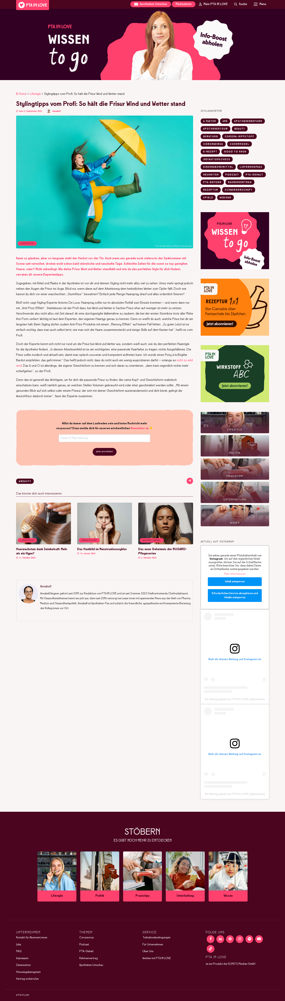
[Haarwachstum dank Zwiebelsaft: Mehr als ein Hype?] (43, 543)
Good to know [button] (235, 152)
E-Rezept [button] (210, 152)
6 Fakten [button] (209, 121)
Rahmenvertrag (88, 958)
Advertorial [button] (152, 540)
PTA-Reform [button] (212, 182)
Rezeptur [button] (210, 190)
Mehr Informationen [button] (235, 574)
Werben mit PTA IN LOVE (156, 958)
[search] (240, 4)
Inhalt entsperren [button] (235, 581)
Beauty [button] (239, 129)
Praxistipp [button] (89, 540)
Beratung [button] (210, 137)
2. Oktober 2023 (148, 558)
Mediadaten (184, 4)
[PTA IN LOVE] (32, 5)
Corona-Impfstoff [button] (239, 137)
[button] (142, 44)
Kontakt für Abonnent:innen (31, 937)
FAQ (18, 951)
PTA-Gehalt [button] (254, 175)
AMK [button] (225, 121)
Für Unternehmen (152, 944)
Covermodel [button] (239, 144)
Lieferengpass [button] (251, 167)
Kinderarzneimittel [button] (218, 167)
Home (23, 93)
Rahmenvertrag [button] (240, 182)
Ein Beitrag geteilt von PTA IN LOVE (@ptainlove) (235, 699)
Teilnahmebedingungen (156, 937)
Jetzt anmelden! (104, 451)
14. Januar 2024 (87, 553)
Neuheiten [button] (211, 175)
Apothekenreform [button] (248, 121)
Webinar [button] (225, 198)
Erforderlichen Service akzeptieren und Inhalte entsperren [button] (235, 595)
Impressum (22, 958)
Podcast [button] (232, 175)
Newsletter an (139, 428)
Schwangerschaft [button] (239, 190)
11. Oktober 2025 (26, 558)
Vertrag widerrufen (27, 979)
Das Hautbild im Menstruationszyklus (102, 549)
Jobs (18, 944)
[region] (142, 44)
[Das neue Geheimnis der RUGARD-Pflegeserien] (165, 543)
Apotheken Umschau (153, 4)
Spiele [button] (208, 198)
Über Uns (147, 951)
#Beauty (25, 481)
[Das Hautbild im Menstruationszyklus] (104, 543)
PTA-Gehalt (86, 951)
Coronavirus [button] (213, 144)
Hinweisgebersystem (28, 972)
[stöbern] (56, 877)
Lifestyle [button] (27, 540)
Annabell (56, 111)
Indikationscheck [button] (216, 160)
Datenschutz (23, 965)
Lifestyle (35, 93)
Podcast (84, 944)
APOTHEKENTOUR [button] (215, 129)
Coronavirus (86, 937)
